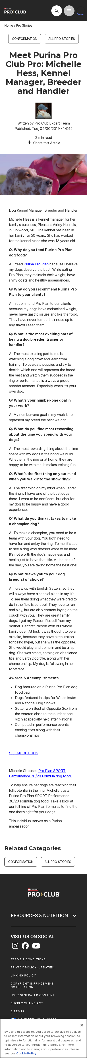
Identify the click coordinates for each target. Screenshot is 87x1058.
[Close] (82, 1025)
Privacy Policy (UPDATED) (33, 967)
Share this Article (46, 143)
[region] (43, 1038)
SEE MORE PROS (23, 753)
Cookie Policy (26, 1053)
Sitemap (18, 1011)
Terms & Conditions (28, 959)
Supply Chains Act (27, 1003)
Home (8, 25)
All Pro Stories (61, 39)
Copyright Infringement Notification (32, 985)
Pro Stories (24, 25)
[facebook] (25, 947)
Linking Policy (23, 975)
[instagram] (15, 947)
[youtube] (36, 947)
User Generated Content (33, 995)
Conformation (24, 39)
